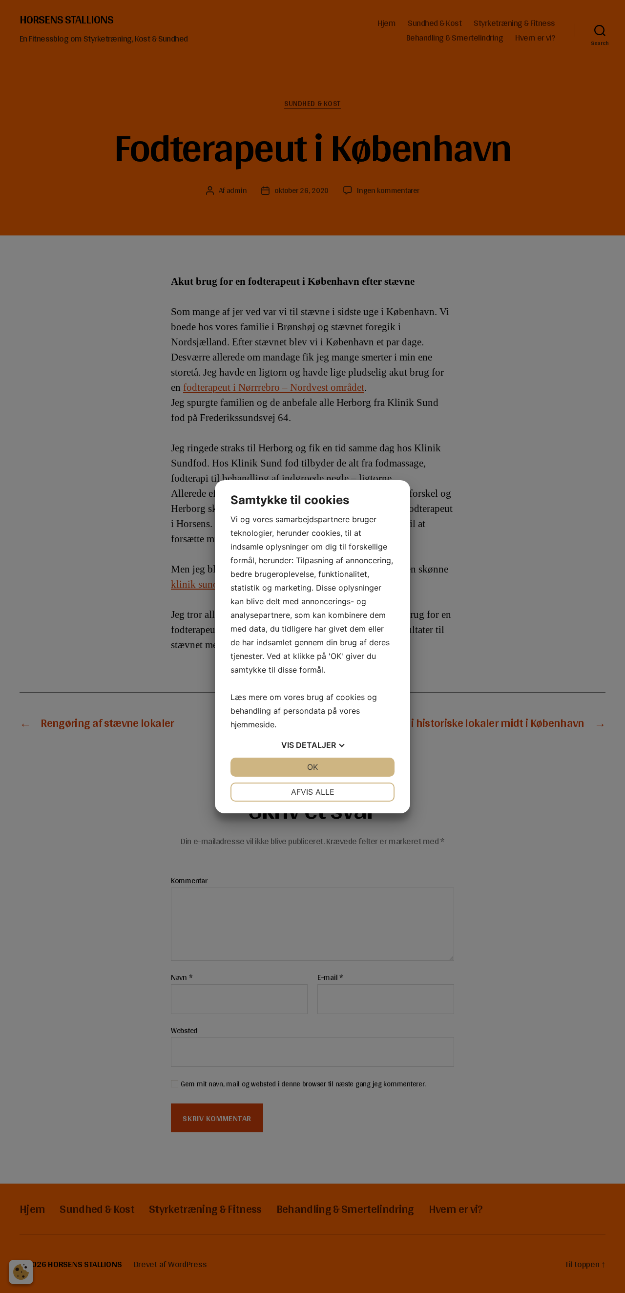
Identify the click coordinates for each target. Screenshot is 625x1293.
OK (312, 767)
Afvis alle (312, 792)
